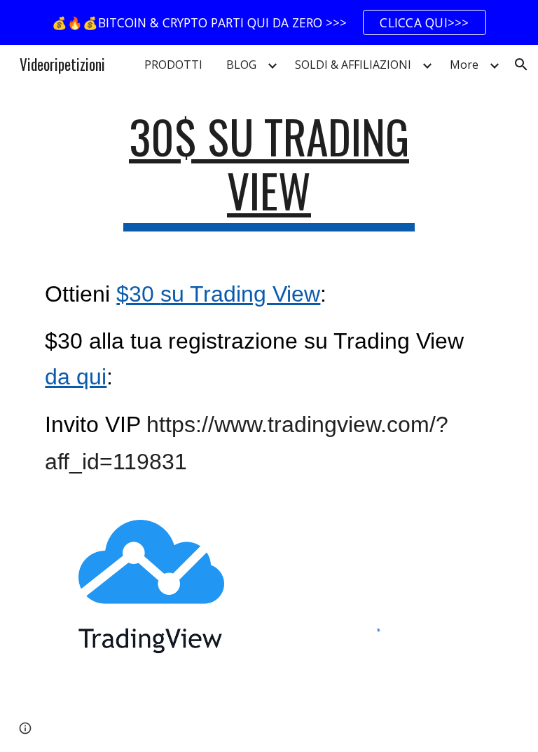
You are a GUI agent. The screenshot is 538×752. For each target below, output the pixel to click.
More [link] (464, 64)
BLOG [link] (241, 64)
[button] (521, 64)
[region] (269, 22)
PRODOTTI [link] (173, 64)
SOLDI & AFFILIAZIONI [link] (353, 64)
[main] (269, 170)
